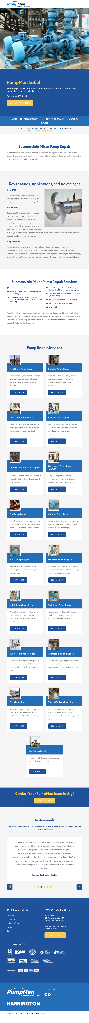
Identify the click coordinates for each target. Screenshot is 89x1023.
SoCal (14, 119)
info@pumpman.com (57, 926)
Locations (11, 919)
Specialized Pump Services (53, 119)
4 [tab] (48, 887)
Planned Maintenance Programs (60, 320)
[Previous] (9, 887)
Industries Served (14, 923)
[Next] (79, 887)
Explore (44, 123)
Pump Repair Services (29, 119)
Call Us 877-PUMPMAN (20, 103)
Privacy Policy (41, 1013)
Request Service (55, 935)
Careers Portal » (50, 928)
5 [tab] (51, 887)
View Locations (44, 801)
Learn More (18, 392)
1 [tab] (38, 887)
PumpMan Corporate (18, 4)
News (9, 927)
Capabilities (72, 119)
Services (10, 915)
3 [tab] (44, 887)
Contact (10, 931)
